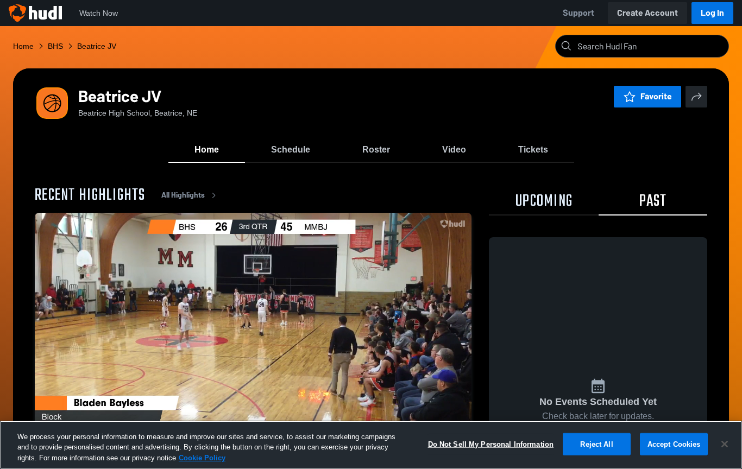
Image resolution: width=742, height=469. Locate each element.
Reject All (596, 444)
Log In (712, 12)
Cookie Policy (202, 458)
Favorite (656, 96)
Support (578, 12)
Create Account (647, 12)
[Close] (725, 444)
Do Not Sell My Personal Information (491, 444)
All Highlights (183, 195)
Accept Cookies (674, 444)
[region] (371, 445)
